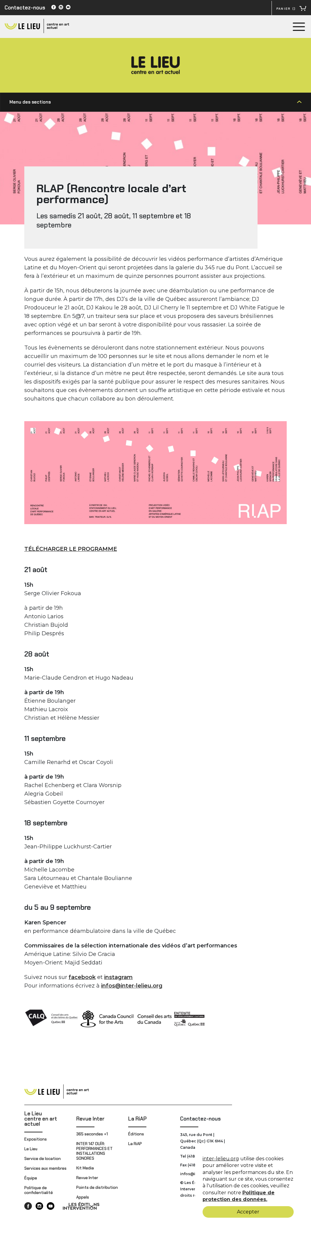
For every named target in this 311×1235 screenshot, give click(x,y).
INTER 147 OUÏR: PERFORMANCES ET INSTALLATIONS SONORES (94, 1151)
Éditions (136, 1134)
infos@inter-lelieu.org (131, 985)
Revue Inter (90, 1118)
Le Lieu (30, 1148)
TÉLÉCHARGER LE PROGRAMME (70, 549)
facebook (82, 977)
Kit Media (85, 1168)
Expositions (35, 1139)
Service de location (42, 1158)
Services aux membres (45, 1168)
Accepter (248, 1212)
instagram (118, 977)
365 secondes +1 (92, 1134)
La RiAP (137, 1118)
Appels (82, 1197)
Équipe (30, 1178)
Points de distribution (97, 1187)
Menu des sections (30, 102)
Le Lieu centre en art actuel (40, 1118)
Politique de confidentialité (38, 1190)
